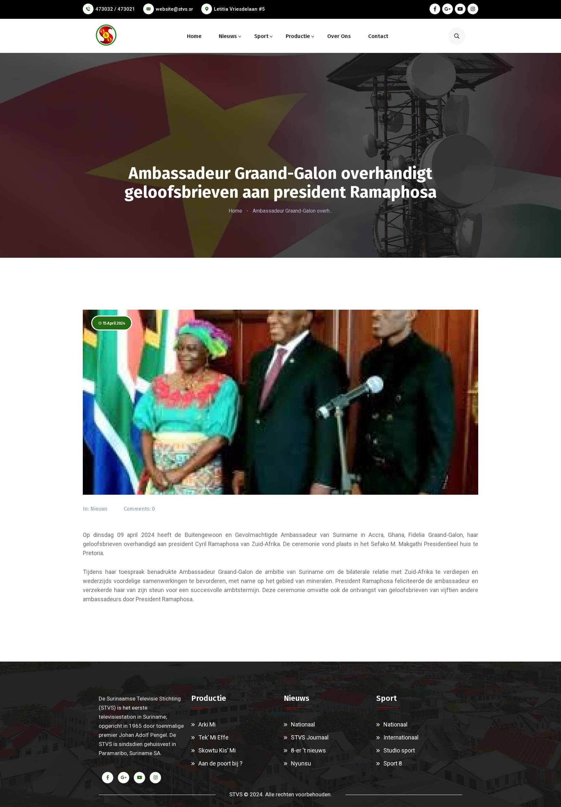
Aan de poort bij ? (220, 763)
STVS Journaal (310, 737)
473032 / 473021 (115, 9)
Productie (298, 36)
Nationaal (303, 724)
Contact (378, 36)
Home (194, 36)
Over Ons (339, 36)
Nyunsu (301, 763)
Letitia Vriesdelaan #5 (239, 9)
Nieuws (228, 36)
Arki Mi (207, 724)
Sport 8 (392, 763)
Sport (261, 36)
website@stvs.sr (174, 9)
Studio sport (399, 750)
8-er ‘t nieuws (308, 750)
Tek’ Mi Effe (213, 737)
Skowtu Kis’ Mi (217, 750)
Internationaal (400, 737)
